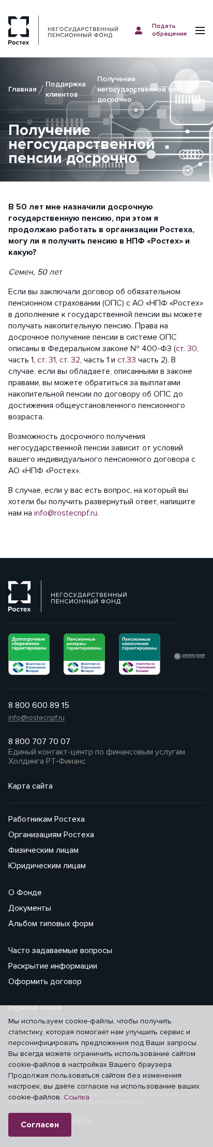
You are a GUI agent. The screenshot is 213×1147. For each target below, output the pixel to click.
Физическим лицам (43, 850)
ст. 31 (46, 360)
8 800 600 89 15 (38, 705)
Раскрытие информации (52, 966)
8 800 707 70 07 (39, 741)
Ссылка (76, 1097)
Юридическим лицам (47, 866)
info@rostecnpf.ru (65, 513)
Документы (29, 908)
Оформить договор (45, 981)
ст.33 (126, 360)
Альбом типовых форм (51, 923)
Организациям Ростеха (51, 834)
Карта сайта (30, 786)
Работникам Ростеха (46, 819)
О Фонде (25, 892)
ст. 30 (186, 348)
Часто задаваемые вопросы (60, 950)
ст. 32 (69, 360)
